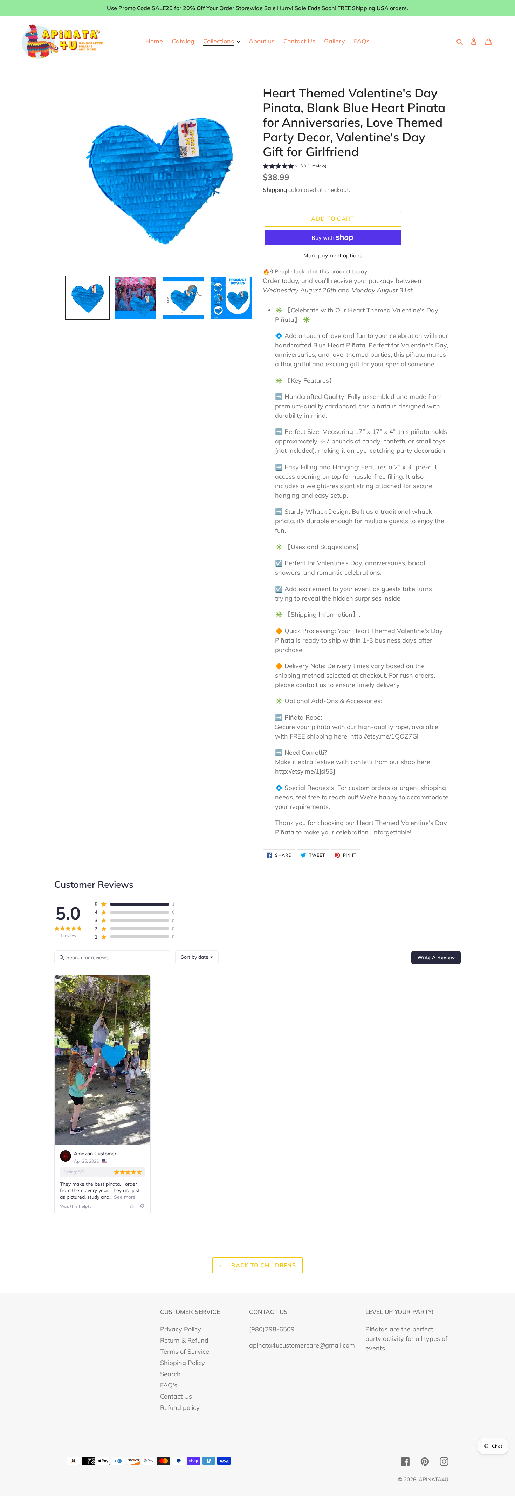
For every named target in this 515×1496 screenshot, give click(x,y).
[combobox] (197, 957)
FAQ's (168, 1385)
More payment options (332, 255)
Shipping (275, 189)
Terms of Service (184, 1352)
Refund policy (180, 1408)
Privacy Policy (180, 1329)
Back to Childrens (262, 1265)
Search (170, 1374)
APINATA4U (433, 1479)
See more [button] (124, 1197)
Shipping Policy (182, 1363)
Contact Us (176, 1396)
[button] (295, 167)
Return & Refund (184, 1340)
